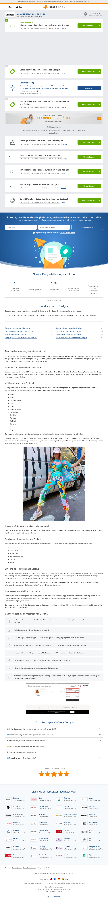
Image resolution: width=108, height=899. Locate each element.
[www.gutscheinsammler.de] (51, 879)
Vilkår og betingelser (52, 873)
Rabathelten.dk (17, 868)
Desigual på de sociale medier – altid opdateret (21, 337)
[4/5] (60, 774)
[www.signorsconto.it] (66, 879)
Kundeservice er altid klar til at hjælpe (68, 334)
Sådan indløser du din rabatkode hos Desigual (71, 337)
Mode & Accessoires (29, 868)
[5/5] (66, 774)
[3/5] (54, 774)
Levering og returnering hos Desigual (68, 331)
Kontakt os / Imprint (67, 873)
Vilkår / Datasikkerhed (67, 233)
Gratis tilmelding (87, 227)
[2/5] (48, 774)
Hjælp (43, 873)
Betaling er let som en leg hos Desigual (69, 328)
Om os (37, 873)
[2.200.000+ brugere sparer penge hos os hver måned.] (54, 118)
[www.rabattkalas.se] (63, 879)
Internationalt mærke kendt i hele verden (19, 331)
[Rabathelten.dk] (54, 7)
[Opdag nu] (99, 118)
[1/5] (41, 774)
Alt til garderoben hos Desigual (15, 334)
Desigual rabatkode (43, 868)
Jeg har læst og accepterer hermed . (55, 233)
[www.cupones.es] (59, 879)
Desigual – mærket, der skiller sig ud (17, 328)
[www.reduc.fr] (55, 879)
